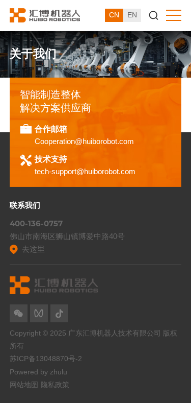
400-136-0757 (36, 223)
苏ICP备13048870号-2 (46, 358)
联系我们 (25, 205)
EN (132, 15)
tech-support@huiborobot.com (85, 171)
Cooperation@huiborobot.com (84, 141)
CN (114, 15)
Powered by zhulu (38, 372)
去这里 (33, 249)
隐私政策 (55, 385)
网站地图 (24, 385)
